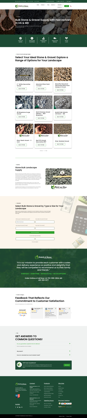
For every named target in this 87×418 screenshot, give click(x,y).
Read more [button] (33, 317)
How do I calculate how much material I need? (28, 355)
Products (42, 4)
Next (46, 150)
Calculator (60, 4)
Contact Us (59, 7)
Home (38, 4)
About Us (53, 4)
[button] (30, 313)
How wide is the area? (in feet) (41, 219)
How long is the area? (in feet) (22, 225)
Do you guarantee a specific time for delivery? (28, 343)
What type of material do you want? (23, 219)
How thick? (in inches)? (40, 225)
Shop (48, 4)
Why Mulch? (20, 351)
